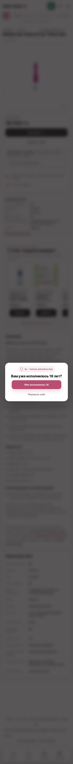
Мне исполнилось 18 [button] (36, 384)
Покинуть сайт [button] (36, 394)
